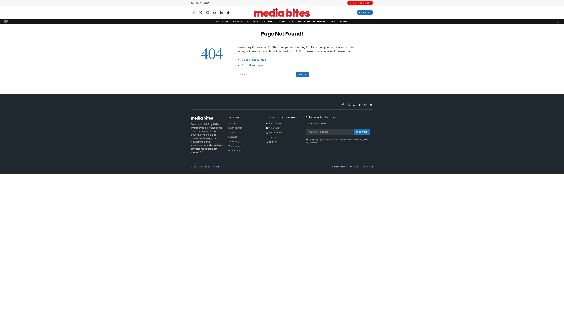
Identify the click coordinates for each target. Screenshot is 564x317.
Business (252, 21)
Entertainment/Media (311, 21)
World (267, 21)
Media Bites (216, 166)
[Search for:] (267, 74)
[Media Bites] (282, 12)
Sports (237, 21)
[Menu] (6, 21)
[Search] (558, 21)
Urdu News (365, 12)
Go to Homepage (252, 65)
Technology (285, 21)
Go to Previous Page (254, 59)
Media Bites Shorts (360, 3)
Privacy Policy (362, 139)
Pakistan (222, 21)
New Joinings (339, 21)
